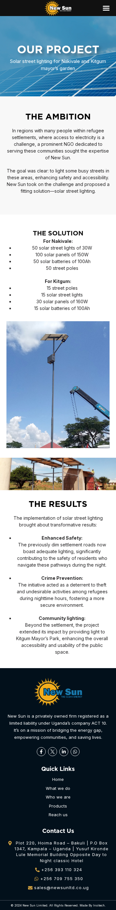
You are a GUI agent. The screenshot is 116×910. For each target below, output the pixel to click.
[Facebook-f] (41, 751)
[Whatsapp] (75, 751)
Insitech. (99, 905)
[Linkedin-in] (63, 751)
